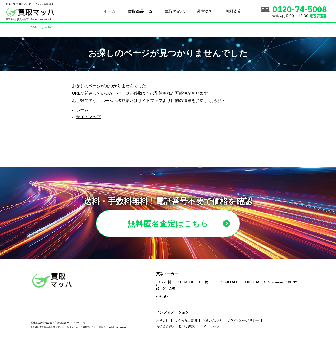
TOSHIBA (252, 282)
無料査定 (233, 11)
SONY (292, 282)
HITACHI (186, 282)
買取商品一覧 (140, 11)
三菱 (205, 282)
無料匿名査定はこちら (168, 223)
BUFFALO (231, 282)
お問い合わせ (211, 320)
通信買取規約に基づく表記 (175, 326)
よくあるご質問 (185, 320)
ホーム (110, 11)
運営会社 (205, 11)
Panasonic (275, 282)
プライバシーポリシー (243, 320)
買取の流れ (174, 11)
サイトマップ (88, 117)
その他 (163, 296)
